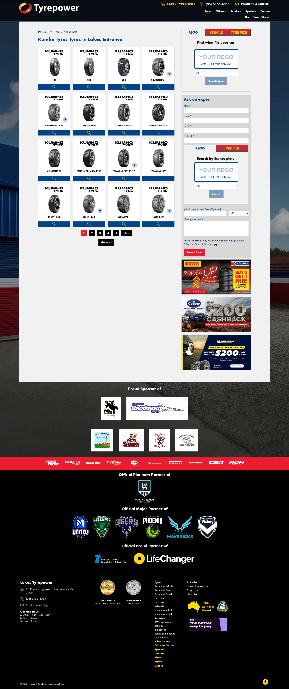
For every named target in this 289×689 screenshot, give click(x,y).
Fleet (247, 17)
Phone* (187, 116)
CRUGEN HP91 (89, 125)
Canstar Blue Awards (197, 586)
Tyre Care (160, 598)
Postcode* (189, 136)
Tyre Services (161, 637)
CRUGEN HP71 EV (54, 125)
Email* (187, 126)
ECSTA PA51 (124, 217)
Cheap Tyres (192, 594)
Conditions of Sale (56, 684)
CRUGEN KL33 (54, 171)
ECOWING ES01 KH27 (124, 171)
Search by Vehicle (164, 586)
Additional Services (164, 645)
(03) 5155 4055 (218, 4)
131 (89, 80)
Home (44, 31)
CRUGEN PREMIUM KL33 (89, 171)
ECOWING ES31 (158, 171)
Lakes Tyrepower (181, 4)
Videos (265, 17)
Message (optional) (194, 219)
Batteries (159, 625)
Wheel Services (163, 641)
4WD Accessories (164, 622)
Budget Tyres (192, 590)
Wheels (221, 11)
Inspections (160, 629)
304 (124, 80)
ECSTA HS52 (89, 217)
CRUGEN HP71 (158, 80)
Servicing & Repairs (165, 633)
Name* (187, 105)
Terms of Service (203, 244)
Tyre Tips (159, 602)
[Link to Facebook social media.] (265, 682)
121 (54, 80)
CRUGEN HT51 (124, 125)
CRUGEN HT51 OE (158, 125)
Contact (265, 11)
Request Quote (194, 252)
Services (235, 11)
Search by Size (162, 590)
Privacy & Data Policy (38, 684)
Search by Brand (163, 594)
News (256, 17)
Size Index (191, 582)
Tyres (208, 11)
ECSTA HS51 (54, 217)
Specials (250, 11)
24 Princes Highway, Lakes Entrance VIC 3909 (50, 591)
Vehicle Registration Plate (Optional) (202, 209)
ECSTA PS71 (158, 217)
